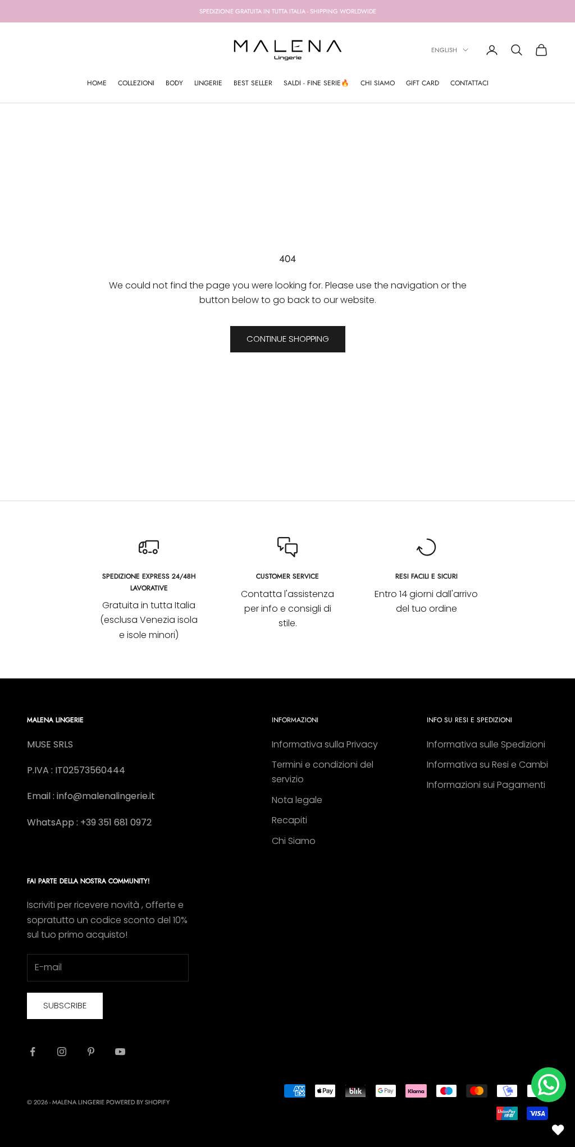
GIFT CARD (422, 83)
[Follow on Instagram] (61, 1051)
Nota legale (297, 799)
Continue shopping (288, 339)
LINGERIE (208, 83)
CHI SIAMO (377, 83)
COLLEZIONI (136, 83)
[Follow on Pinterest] (91, 1051)
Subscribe (64, 1005)
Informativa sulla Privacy (325, 744)
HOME (97, 83)
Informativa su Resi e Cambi (487, 764)
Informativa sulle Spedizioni (486, 744)
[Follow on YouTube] (120, 1051)
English (444, 49)
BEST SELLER (253, 83)
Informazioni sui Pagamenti (486, 784)
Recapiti (289, 820)
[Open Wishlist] (558, 1130)
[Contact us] (548, 1084)
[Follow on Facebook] (32, 1051)
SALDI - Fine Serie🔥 (316, 83)
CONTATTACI (469, 83)
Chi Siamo (294, 840)
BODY (174, 83)
